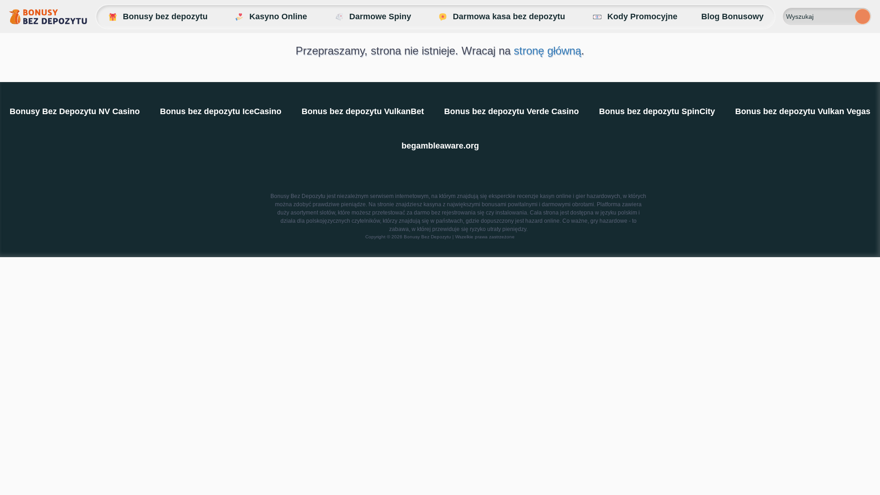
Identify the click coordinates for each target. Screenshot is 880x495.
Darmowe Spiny (380, 16)
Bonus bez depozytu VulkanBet (363, 111)
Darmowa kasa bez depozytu (509, 16)
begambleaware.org (440, 145)
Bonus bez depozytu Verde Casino (511, 111)
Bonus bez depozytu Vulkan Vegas (802, 111)
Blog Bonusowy (732, 16)
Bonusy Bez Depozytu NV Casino (75, 111)
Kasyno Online (278, 16)
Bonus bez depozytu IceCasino (220, 111)
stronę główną (547, 50)
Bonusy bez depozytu (165, 16)
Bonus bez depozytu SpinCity (657, 111)
